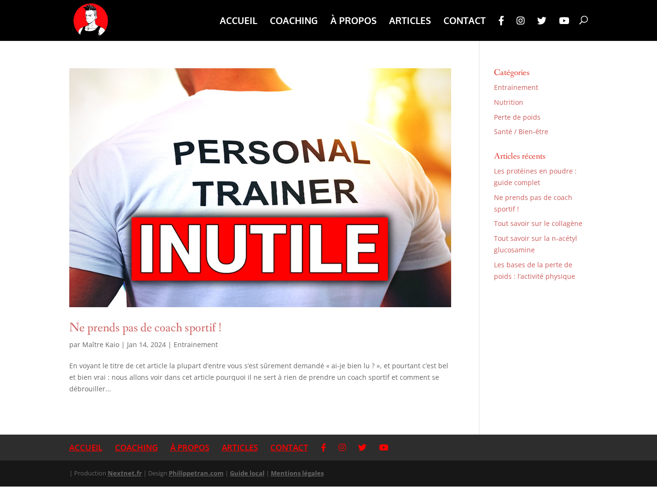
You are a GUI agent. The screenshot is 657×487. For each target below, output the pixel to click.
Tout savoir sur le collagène (538, 223)
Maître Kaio (100, 344)
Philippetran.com (196, 473)
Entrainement (196, 344)
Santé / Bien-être (521, 131)
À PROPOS (353, 21)
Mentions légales (297, 473)
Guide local (247, 473)
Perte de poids (517, 117)
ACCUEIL (238, 21)
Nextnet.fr (125, 473)
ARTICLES (410, 21)
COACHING (294, 21)
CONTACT (464, 21)
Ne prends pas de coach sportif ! (145, 328)
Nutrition (508, 102)
